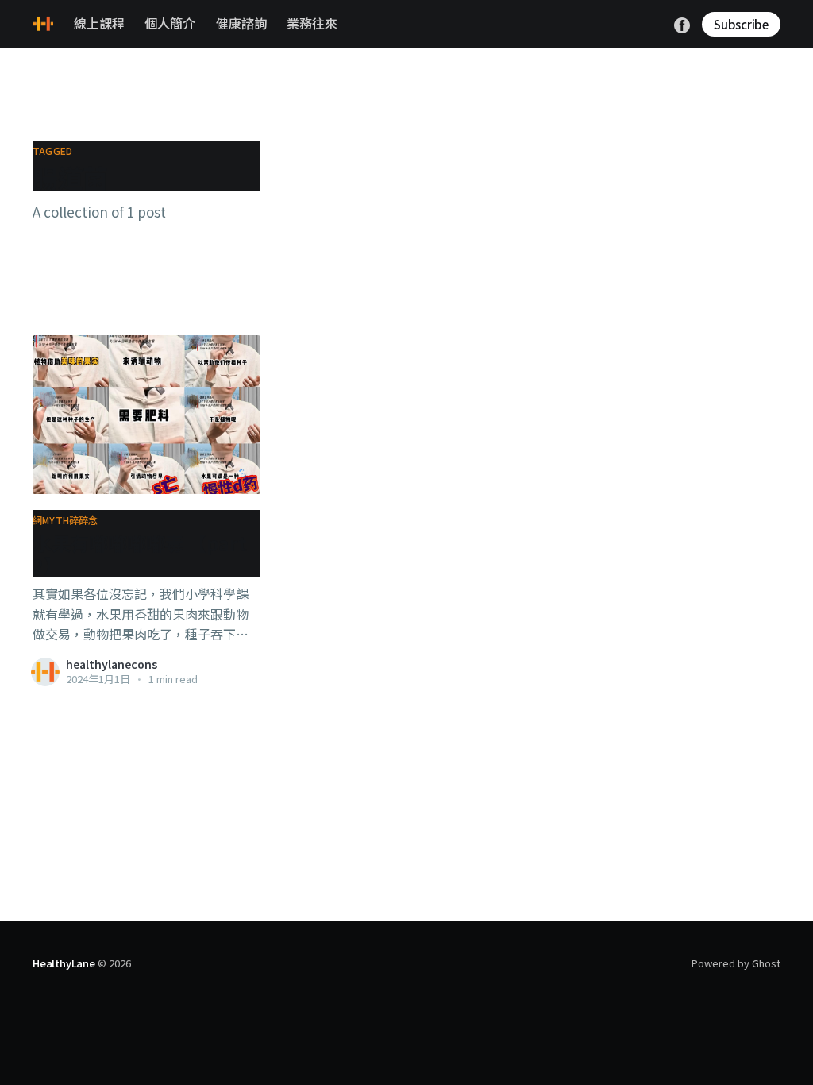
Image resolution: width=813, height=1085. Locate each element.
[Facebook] (682, 23)
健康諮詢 (241, 23)
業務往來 (312, 23)
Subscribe (741, 24)
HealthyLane (64, 963)
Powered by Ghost (736, 963)
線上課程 (99, 23)
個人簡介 (169, 23)
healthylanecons (111, 664)
